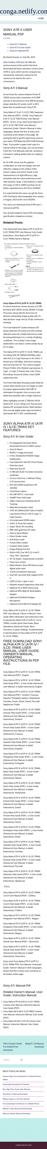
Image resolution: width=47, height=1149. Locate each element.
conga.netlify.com (23, 11)
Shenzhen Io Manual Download (15, 1094)
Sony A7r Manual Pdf (19, 51)
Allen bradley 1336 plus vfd (15, 62)
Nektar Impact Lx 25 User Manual (16, 1099)
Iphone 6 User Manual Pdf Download (17, 1109)
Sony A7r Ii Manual (18, 44)
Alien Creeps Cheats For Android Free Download (12, 1047)
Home (41, 18)
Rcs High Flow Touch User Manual (16, 1089)
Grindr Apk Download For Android (16, 1084)
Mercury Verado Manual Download (16, 1114)
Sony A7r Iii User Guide (20, 47)
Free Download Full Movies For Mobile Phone (21, 1104)
